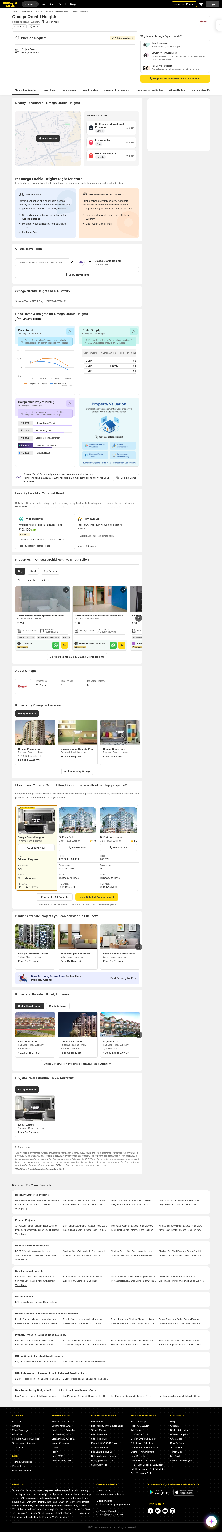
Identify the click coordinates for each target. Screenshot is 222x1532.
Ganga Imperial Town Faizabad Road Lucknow (37, 1200)
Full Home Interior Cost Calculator (148, 1469)
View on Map (49, 138)
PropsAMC (57, 1456)
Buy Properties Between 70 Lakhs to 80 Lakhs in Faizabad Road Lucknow (181, 1396)
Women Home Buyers (181, 1460)
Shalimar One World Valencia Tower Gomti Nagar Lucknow (181, 1251)
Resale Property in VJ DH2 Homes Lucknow (179, 1323)
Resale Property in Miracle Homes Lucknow (36, 1319)
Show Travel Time (79, 274)
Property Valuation (140, 1426)
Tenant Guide (177, 1452)
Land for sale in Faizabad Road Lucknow (34, 1344)
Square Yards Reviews (23, 1443)
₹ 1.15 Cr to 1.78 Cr (29, 1052)
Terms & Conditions (22, 1462)
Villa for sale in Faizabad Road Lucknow (82, 1340)
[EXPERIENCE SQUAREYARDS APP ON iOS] (183, 1495)
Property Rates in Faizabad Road (34, 546)
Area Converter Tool (141, 1473)
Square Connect (99, 1430)
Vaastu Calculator (139, 1434)
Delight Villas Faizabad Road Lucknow (129, 1204)
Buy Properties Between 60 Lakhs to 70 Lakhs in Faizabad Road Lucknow (133, 1396)
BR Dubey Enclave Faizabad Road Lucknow (84, 1200)
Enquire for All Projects (54, 897)
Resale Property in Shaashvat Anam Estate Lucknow (38, 1323)
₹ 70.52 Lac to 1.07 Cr (115, 1052)
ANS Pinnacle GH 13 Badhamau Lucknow (83, 1276)
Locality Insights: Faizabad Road (39, 493)
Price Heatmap (138, 1421)
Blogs (73, 4)
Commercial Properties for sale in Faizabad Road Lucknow (85, 1344)
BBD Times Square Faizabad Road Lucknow (36, 1302)
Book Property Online (62, 1460)
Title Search (137, 1430)
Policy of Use (19, 1466)
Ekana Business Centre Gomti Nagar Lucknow (133, 1276)
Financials (17, 1434)
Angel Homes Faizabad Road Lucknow (177, 1204)
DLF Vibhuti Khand (111, 837)
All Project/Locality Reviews (145, 1447)
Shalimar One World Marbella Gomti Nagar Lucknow (85, 1251)
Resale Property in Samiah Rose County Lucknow (133, 1323)
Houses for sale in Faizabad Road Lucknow (179, 1340)
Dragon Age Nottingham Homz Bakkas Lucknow (181, 1281)
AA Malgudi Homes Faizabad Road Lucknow (36, 1226)
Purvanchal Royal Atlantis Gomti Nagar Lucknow (133, 1281)
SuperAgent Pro (99, 1465)
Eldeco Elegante (44, 430)
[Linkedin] (158, 1511)
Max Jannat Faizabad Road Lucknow (32, 1204)
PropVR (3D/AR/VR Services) (106, 1443)
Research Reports (179, 1434)
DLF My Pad (66, 837)
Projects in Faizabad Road (57, 11)
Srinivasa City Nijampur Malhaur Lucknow (35, 1281)
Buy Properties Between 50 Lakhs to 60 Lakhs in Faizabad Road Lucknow (85, 1396)
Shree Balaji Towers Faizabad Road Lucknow (84, 1230)
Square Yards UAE (61, 1426)
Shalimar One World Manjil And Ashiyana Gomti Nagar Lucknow (133, 1255)
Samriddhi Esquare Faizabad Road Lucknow (132, 1230)
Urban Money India (61, 1434)
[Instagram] (172, 1511)
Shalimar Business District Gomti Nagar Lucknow (181, 1255)
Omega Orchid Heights (46, 445)
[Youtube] (165, 1511)
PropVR (55, 1452)
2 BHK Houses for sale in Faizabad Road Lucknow (38, 1379)
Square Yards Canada (63, 1421)
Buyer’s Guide (177, 1443)
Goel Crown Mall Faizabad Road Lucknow (179, 1200)
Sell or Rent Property (184, 4)
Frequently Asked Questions (26, 1439)
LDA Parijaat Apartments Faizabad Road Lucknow (85, 1226)
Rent (51, 4)
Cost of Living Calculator (143, 1439)
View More (21, 1208)
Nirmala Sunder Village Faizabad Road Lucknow (181, 1226)
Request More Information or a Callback (176, 78)
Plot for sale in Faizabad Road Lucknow (34, 1340)
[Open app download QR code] (219, 25)
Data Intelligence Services (104, 1456)
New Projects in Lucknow (31, 11)
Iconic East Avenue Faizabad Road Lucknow (132, 1226)
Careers (16, 1426)
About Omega (25, 671)
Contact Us (17, 1447)
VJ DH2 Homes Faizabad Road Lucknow (82, 1204)
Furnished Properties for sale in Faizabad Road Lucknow (181, 1344)
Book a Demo (128, 477)
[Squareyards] (10, 4)
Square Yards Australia (63, 1430)
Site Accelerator (99, 1439)
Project (62, 4)
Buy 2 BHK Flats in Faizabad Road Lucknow (36, 1362)
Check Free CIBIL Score (143, 1460)
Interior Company (60, 1443)
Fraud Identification (21, 1470)
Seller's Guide (177, 1447)
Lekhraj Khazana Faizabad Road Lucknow (131, 1200)
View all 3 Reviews (87, 546)
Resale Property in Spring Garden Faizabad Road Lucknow (181, 1319)
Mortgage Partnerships (102, 1460)
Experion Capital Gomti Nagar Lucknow (81, 1255)
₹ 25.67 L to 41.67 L (29, 760)
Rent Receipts (138, 1456)
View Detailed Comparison (95, 897)
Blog (172, 1421)
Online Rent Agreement (142, 1452)
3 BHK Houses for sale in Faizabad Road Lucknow (85, 1379)
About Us (17, 1421)
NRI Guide (175, 1456)
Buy (43, 4)
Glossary (174, 1426)
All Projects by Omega (77, 771)
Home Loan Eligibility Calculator (147, 1465)
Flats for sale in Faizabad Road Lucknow (130, 1344)
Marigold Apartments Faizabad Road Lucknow (37, 1230)
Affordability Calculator (142, 1443)
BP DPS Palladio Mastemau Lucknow (33, 1251)
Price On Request (71, 756)
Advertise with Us (100, 1447)
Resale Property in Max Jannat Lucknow (82, 1323)
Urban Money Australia (63, 1439)
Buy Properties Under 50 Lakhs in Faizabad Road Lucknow (38, 1396)
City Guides (176, 1439)
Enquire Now (38, 847)
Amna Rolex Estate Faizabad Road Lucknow (180, 1230)
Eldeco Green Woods (46, 423)
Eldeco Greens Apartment (48, 438)
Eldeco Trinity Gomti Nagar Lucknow (80, 1281)
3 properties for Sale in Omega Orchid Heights (77, 656)
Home (14, 11)
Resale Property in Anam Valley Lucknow (82, 1319)
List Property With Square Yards (107, 1426)
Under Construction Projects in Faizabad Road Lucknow (77, 1063)
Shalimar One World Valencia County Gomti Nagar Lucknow (38, 1255)
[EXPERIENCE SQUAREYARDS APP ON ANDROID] (160, 1495)
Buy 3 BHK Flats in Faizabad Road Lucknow (84, 1362)
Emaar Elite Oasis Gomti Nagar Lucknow (34, 1276)
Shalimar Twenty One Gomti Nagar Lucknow (132, 1251)
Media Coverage (20, 1430)
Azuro (55, 1447)
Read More (21, 506)
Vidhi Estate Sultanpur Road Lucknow (177, 1276)
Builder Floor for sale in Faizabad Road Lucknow (133, 1340)
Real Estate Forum (179, 1430)
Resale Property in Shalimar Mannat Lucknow (132, 1319)
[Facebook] (150, 1511)
